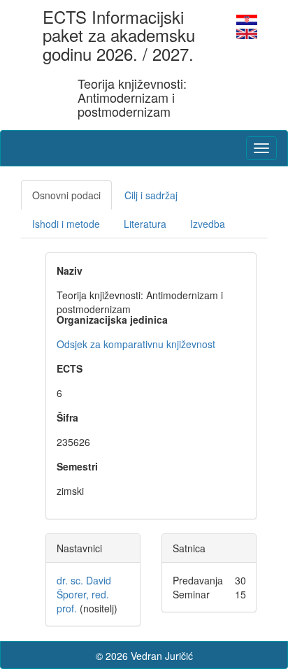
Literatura (145, 224)
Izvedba (207, 224)
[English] (246, 32)
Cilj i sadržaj (151, 195)
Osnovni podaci (66, 195)
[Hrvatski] (246, 18)
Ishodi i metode (66, 224)
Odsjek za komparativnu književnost (136, 344)
